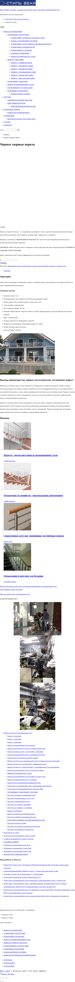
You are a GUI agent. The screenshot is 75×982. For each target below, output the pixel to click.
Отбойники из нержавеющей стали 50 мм (17, 848)
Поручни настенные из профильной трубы (21, 795)
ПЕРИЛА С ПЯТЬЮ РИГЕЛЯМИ (22, 75)
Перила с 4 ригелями (14, 742)
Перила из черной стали (58, 266)
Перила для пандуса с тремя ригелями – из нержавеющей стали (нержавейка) (33, 767)
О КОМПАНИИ (9, 116)
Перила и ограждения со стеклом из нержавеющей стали (26, 748)
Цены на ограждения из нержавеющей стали (15, 594)
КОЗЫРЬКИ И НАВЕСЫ (12, 109)
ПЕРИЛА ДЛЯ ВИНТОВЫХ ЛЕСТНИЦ (24, 41)
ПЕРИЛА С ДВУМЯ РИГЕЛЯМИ (22, 66)
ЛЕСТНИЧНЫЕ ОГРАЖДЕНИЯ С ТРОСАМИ (22, 792)
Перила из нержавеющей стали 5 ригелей (21, 745)
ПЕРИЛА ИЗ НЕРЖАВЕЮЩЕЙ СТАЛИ (20, 84)
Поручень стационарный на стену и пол (20, 798)
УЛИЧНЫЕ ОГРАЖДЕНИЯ (20, 53)
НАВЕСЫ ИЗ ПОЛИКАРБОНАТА (18, 113)
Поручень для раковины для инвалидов (20, 829)
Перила (46, 266)
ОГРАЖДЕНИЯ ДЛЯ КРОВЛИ (17, 81)
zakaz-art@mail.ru (23, 19)
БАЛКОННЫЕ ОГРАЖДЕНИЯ (17, 91)
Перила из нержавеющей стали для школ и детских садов (26, 776)
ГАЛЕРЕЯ (7, 122)
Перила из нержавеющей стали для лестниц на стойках (25, 770)
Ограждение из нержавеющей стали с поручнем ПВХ (25, 789)
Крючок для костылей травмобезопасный (21, 814)
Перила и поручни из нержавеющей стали (18, 733)
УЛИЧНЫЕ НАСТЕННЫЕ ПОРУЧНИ (19, 100)
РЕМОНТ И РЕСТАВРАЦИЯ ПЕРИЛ (16, 854)
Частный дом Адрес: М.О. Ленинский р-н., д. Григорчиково (23, 874)
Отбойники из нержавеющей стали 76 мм (17, 851)
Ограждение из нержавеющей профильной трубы (24, 783)
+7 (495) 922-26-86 (10, 19)
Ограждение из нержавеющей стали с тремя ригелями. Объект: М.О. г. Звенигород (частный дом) (36, 896)
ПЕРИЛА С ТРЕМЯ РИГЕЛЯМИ (22, 69)
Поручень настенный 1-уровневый (19, 805)
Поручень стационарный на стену (18, 801)
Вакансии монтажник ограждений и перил (21, 119)
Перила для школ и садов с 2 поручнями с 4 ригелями (25, 752)
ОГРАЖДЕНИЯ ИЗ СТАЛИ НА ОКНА (20, 88)
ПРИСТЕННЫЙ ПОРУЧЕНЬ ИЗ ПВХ (23, 106)
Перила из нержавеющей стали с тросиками (22, 780)
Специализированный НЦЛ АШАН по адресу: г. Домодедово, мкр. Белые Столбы (31, 871)
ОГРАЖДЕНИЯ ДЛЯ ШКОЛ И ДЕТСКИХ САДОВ (27, 38)
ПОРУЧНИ (7, 97)
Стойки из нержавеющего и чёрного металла (19, 839)
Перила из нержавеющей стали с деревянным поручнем (26, 755)
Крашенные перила (14, 266)
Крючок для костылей (14, 811)
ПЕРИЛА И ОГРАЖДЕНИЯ (13, 32)
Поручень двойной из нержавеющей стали (21, 817)
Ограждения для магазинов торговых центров (22, 758)
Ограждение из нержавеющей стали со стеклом (19, 836)
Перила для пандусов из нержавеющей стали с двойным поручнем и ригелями (33, 761)
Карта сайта (5, 971)
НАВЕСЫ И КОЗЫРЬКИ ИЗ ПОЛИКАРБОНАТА (20, 955)
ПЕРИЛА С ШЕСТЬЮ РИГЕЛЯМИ (22, 78)
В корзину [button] (12, 461)
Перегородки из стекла (11, 833)
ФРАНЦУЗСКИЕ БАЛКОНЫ (20, 94)
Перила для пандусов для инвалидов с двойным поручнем (26, 764)
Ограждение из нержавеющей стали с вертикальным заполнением (29, 786)
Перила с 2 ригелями (14, 736)
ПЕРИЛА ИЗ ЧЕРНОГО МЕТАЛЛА (15, 943)
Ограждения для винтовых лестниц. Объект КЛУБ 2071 (22, 877)
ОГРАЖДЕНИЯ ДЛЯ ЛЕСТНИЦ (18, 35)
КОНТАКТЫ (8, 125)
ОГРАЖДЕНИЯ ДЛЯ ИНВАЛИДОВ (23, 47)
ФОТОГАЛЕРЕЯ (9, 963)
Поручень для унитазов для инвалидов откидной (23, 826)
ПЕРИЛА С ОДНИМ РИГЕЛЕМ (21, 63)
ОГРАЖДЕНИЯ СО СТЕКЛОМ (21, 50)
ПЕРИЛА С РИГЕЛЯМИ (15, 60)
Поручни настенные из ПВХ (16, 823)
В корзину (3, 263)
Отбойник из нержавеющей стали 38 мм (17, 845)
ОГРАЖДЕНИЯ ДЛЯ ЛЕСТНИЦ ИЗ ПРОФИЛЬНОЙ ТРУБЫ (31, 44)
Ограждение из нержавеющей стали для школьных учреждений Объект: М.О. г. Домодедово (35, 880)
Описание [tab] (7, 271)
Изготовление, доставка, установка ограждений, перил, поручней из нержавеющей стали (30, 10)
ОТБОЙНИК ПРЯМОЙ (11, 842)
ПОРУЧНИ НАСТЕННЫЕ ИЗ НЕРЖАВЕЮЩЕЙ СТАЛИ (26, 820)
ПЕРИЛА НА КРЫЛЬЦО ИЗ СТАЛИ (23, 56)
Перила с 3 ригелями (14, 739)
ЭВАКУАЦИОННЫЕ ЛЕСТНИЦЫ (15, 952)
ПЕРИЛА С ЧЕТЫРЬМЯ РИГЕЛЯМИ (23, 72)
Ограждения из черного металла (32, 266)
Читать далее (8, 541)
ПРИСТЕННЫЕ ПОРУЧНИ (16, 103)
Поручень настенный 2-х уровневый (19, 808)
